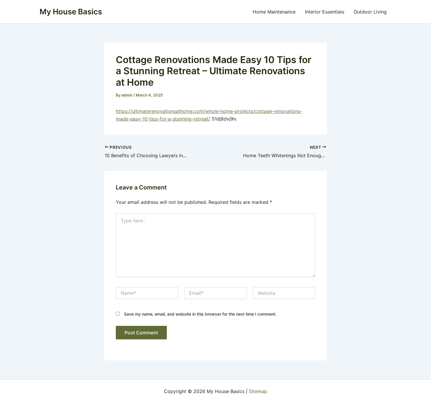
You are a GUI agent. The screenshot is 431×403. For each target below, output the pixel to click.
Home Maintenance (274, 12)
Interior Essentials (324, 12)
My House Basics (71, 11)
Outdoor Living (370, 12)
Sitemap (258, 391)
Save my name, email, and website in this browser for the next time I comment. (200, 313)
